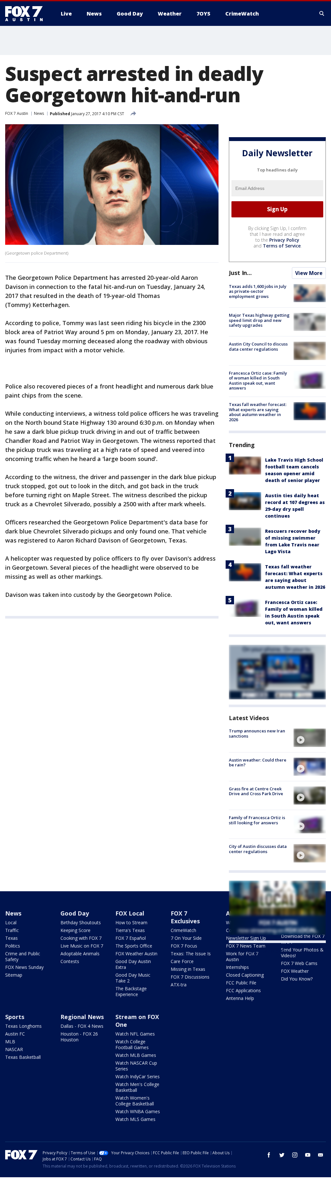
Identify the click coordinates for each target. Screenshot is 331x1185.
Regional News (82, 1017)
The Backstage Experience (131, 991)
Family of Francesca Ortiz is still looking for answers (257, 820)
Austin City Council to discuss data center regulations (258, 346)
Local (10, 922)
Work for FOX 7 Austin (242, 956)
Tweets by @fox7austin (257, 950)
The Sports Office (133, 946)
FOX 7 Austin (16, 113)
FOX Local (129, 913)
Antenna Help (240, 998)
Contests (69, 961)
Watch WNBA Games (137, 1111)
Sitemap (13, 975)
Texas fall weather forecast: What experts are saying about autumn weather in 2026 (257, 411)
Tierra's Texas (130, 930)
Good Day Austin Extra (133, 964)
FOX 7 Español (130, 938)
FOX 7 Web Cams (299, 963)
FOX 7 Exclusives (185, 917)
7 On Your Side (186, 938)
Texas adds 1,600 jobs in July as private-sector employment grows (257, 291)
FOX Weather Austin (136, 953)
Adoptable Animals (80, 953)
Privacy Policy (284, 240)
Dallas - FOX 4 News (81, 1026)
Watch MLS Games (135, 1119)
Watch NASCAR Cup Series (136, 1066)
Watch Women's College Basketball (134, 1101)
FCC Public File (241, 983)
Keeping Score (75, 930)
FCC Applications (243, 990)
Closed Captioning (245, 975)
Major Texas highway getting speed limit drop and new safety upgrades (259, 320)
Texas (11, 938)
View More (309, 273)
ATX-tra (179, 985)
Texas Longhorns (23, 1026)
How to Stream (131, 922)
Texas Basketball (23, 1057)
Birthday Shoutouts (80, 922)
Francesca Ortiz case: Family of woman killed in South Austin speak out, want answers (258, 380)
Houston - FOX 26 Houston (79, 1037)
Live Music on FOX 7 (81, 946)
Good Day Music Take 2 (132, 978)
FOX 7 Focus (184, 946)
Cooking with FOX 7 (80, 938)
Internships (237, 967)
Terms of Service (282, 246)
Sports (14, 1017)
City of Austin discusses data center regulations (258, 848)
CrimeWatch (183, 930)
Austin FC (15, 1034)
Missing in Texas (188, 969)
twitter (282, 1155)
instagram (295, 1155)
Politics (12, 946)
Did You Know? (297, 979)
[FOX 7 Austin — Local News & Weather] (26, 13)
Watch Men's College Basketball (137, 1087)
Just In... (240, 273)
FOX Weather (295, 971)
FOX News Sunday (24, 967)
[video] (310, 738)
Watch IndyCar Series (137, 1076)
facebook (269, 1155)
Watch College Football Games (132, 1044)
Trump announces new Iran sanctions (257, 733)
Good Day (74, 913)
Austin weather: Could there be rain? (257, 762)
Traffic (12, 930)
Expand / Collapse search (322, 13)
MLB (10, 1041)
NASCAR (14, 1049)
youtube (308, 1155)
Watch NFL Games (135, 1034)
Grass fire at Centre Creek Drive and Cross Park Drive (256, 791)
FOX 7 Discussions (190, 977)
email (320, 1155)
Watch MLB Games (135, 1055)
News (39, 113)
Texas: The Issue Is (191, 953)
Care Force (182, 961)
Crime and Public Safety (22, 956)
